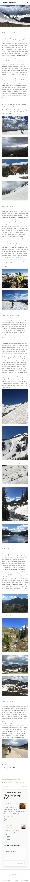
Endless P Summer (9, 2)
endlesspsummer (17, 779)
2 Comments (5, 778)
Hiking (9, 781)
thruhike (12, 784)
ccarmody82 (9, 825)
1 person (12, 816)
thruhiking (16, 784)
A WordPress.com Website (15, 875)
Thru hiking (13, 781)
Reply (6, 819)
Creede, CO (24, 786)
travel (17, 781)
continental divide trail (15, 782)
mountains (4, 784)
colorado (8, 782)
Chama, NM (5, 786)
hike (21, 782)
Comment (20, 863)
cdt (6, 782)
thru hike (8, 784)
